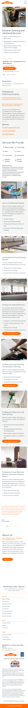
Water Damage (6, 599)
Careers (4, 625)
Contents (4, 177)
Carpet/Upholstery (12, 170)
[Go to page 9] (20, 526)
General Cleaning (6, 616)
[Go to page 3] (11, 526)
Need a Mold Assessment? (11, 441)
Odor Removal (13, 173)
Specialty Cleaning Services (11, 127)
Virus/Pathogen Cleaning (8, 168)
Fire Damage (5, 601)
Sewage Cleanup (6, 167)
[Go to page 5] (14, 526)
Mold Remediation (8, 134)
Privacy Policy (5, 637)
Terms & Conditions (7, 634)
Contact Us (5, 627)
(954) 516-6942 (9, 68)
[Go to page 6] (15, 526)
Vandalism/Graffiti (16, 175)
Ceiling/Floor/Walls (7, 172)
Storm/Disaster (6, 606)
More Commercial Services (11, 333)
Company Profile (6, 623)
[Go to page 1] (8, 526)
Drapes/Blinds (5, 173)
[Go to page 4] (12, 526)
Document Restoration (18, 172)
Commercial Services (8, 131)
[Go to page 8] (19, 526)
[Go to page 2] (9, 526)
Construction (5, 608)
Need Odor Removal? (9, 385)
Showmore (4, 121)
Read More (7, 559)
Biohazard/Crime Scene (17, 167)
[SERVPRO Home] (7, 2)
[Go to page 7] (17, 526)
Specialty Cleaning (6, 613)
